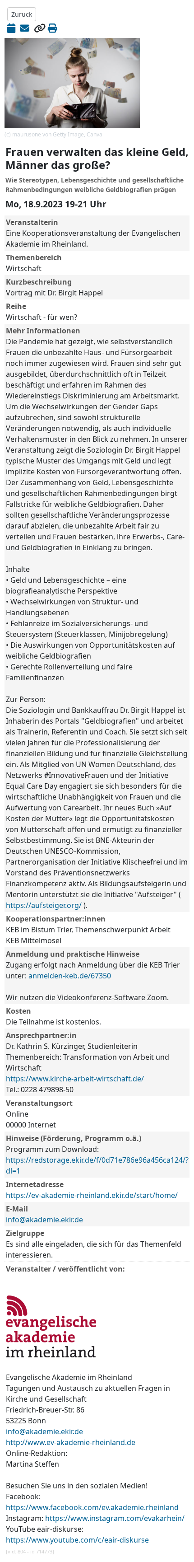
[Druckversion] (52, 28)
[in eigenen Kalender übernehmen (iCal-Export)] (11, 28)
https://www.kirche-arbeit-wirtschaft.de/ (75, 1079)
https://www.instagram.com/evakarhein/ (115, 1518)
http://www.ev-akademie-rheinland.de (70, 1442)
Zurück (21, 14)
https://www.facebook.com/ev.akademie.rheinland (92, 1507)
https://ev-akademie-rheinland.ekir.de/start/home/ (92, 1195)
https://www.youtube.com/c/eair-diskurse (77, 1540)
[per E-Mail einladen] (24, 28)
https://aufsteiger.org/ (44, 905)
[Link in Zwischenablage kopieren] (40, 28)
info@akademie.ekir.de (44, 1220)
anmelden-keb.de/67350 (69, 976)
